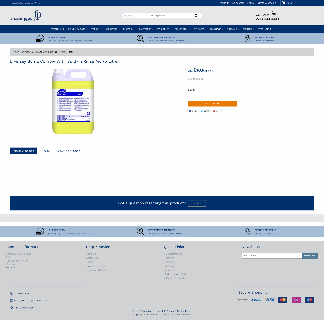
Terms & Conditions (143, 311)
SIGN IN (251, 3)
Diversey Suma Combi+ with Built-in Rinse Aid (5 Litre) (47, 52)
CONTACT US (239, 3)
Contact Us (92, 258)
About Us (91, 254)
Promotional (170, 270)
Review (46, 150)
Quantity (192, 90)
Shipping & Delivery (96, 266)
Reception (169, 262)
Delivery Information (69, 150)
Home (16, 52)
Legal (161, 311)
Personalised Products (98, 270)
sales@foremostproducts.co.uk (30, 300)
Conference (170, 266)
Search (127, 16)
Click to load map (23, 307)
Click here (196, 203)
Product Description (23, 150)
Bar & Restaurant (173, 254)
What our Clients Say (175, 278)
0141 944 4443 (267, 18)
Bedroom (169, 258)
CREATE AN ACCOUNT (266, 3)
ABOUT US (225, 3)
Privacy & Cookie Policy (179, 311)
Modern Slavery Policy (176, 274)
